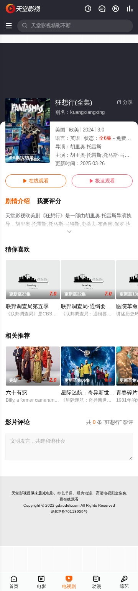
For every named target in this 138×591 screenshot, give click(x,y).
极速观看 (102, 181)
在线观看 (36, 181)
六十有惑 (16, 393)
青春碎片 (127, 393)
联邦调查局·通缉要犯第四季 (94, 306)
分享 (125, 102)
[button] (21, 201)
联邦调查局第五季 (27, 306)
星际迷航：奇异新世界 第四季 (96, 393)
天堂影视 (19, 493)
